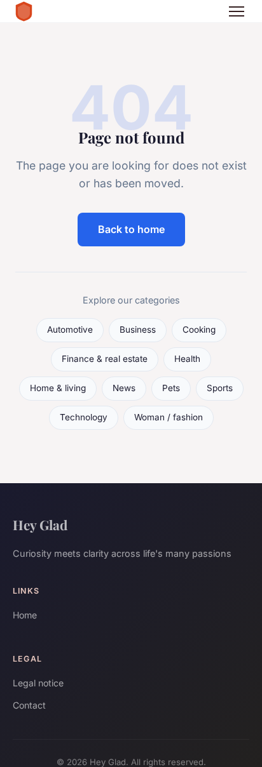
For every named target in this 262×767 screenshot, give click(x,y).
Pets (171, 388)
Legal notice (38, 682)
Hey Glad (40, 524)
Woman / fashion (168, 417)
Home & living (58, 388)
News (124, 388)
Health (187, 359)
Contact (29, 705)
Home (25, 615)
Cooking (199, 329)
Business (138, 329)
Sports (220, 388)
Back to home (131, 229)
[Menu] (236, 11)
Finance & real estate (105, 359)
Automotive (70, 329)
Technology (83, 417)
